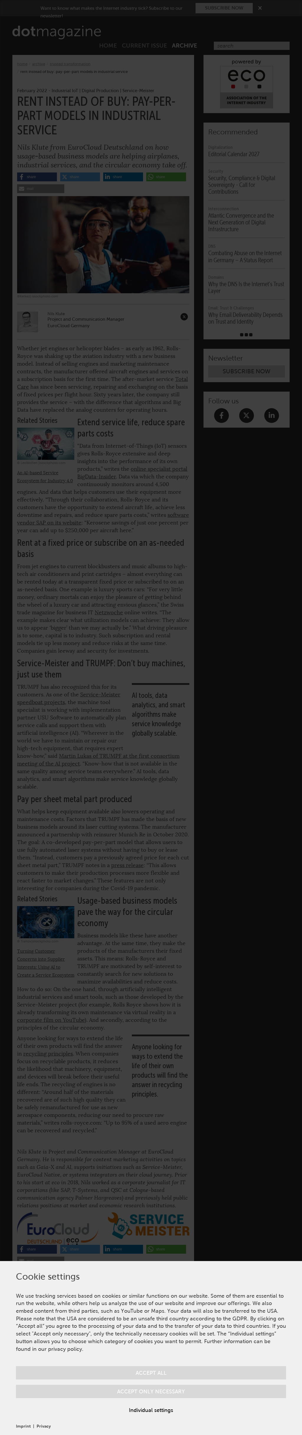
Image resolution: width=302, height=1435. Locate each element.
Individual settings (151, 1410)
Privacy (44, 1426)
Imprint (23, 1426)
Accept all (151, 1373)
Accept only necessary (151, 1391)
